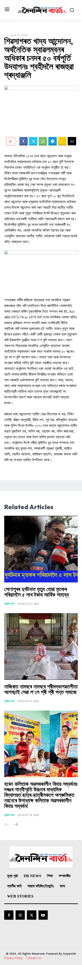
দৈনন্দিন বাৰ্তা (9, 603)
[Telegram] (52, 141)
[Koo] (62, 141)
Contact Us (33, 958)
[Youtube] (43, 915)
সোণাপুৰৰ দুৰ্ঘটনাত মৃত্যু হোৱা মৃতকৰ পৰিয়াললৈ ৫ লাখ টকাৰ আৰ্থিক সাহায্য (36, 592)
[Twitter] (33, 141)
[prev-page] (7, 824)
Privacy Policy (13, 958)
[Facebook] (23, 141)
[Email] (72, 141)
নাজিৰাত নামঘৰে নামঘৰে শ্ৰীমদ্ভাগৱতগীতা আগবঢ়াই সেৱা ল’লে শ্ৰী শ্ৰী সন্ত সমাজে (41, 689)
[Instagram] (20, 915)
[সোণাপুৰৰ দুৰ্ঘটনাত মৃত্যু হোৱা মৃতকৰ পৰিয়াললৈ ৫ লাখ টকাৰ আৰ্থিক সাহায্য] (41, 549)
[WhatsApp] (43, 141)
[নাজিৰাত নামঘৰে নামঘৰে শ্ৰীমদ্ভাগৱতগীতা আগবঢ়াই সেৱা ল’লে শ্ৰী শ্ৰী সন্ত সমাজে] (41, 646)
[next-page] (15, 824)
